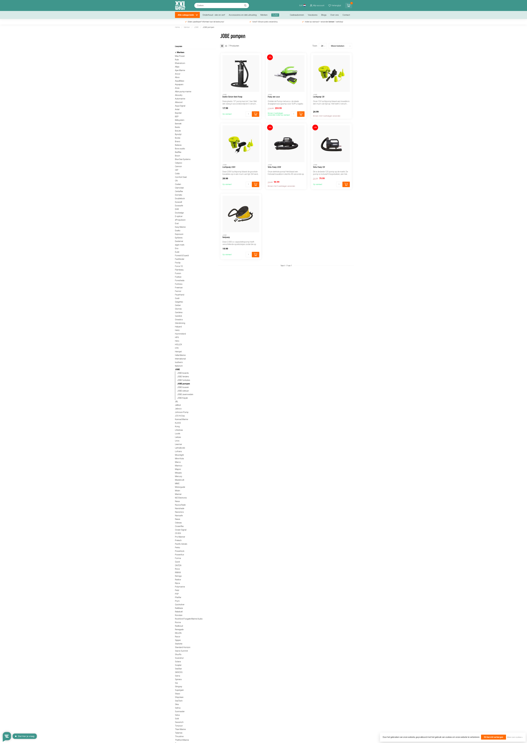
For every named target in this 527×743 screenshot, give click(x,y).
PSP (177, 594)
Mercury (178, 476)
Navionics (179, 512)
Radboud (179, 626)
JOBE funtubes (183, 380)
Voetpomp (226, 237)
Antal (177, 109)
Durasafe (179, 206)
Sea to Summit (181, 651)
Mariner (178, 494)
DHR (177, 209)
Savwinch (179, 722)
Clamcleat (179, 188)
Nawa (177, 519)
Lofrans (178, 451)
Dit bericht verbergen (493, 737)
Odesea (178, 523)
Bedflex (178, 152)
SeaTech (179, 701)
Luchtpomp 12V (318, 96)
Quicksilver (179, 604)
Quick (177, 562)
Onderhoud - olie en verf (214, 15)
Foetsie (178, 277)
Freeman (179, 288)
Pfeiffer (178, 597)
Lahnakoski (180, 448)
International (180, 359)
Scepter (178, 665)
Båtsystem (179, 120)
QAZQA (178, 565)
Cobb (177, 173)
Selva (177, 715)
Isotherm (179, 362)
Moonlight (179, 455)
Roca (177, 569)
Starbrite (178, 644)
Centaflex (179, 191)
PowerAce (179, 555)
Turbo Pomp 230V (274, 167)
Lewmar (178, 444)
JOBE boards (183, 373)
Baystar (178, 113)
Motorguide (180, 487)
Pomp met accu (274, 96)
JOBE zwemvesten (185, 394)
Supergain (179, 690)
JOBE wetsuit (183, 391)
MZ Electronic (181, 498)
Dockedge (179, 213)
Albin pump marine (183, 91)
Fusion (178, 273)
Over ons (334, 15)
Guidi (177, 298)
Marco (178, 462)
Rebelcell (179, 612)
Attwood (178, 102)
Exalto (177, 230)
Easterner (179, 241)
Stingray (178, 686)
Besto (177, 127)
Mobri (177, 491)
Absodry (178, 95)
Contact (346, 15)
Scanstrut (179, 658)
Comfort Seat (181, 177)
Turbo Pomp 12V (319, 167)
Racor (177, 637)
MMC (177, 483)
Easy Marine (180, 227)
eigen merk (179, 245)
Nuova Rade (180, 505)
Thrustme (179, 736)
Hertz (177, 330)
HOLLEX (178, 344)
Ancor (177, 74)
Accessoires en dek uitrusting (243, 15)
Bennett (178, 124)
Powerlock (179, 551)
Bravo (177, 141)
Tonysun (179, 726)
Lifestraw (179, 430)
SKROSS (179, 672)
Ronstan (178, 615)
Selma (177, 708)
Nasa (177, 501)
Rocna (178, 622)
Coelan (178, 184)
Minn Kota (179, 458)
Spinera (178, 679)
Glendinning (180, 323)
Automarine (180, 99)
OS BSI (178, 533)
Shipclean (179, 697)
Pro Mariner (180, 537)
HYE (177, 348)
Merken (263, 15)
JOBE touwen (183, 387)
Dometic (178, 195)
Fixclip (177, 263)
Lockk (177, 434)
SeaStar (178, 669)
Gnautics (179, 319)
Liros (177, 441)
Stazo (177, 694)
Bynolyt (178, 134)
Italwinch (179, 366)
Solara (178, 661)
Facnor (178, 291)
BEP (177, 116)
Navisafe (179, 515)
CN (176, 181)
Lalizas (178, 437)
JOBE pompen (208, 27)
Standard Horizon (182, 647)
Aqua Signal (180, 106)
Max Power (180, 56)
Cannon (178, 166)
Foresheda (179, 280)
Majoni (178, 469)
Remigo (178, 576)
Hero (177, 341)
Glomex (178, 309)
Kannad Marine (181, 419)
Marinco (178, 466)
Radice (178, 579)
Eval (177, 223)
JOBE (196, 27)
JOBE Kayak (182, 398)
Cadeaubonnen (297, 15)
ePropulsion (180, 220)
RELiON (178, 633)
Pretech (178, 540)
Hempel (178, 352)
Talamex (178, 733)
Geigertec (179, 302)
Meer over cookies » (515, 737)
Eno (176, 248)
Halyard (178, 327)
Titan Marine (180, 729)
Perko (177, 547)
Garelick (178, 316)
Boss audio (180, 149)
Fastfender (179, 259)
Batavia (178, 145)
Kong (177, 426)
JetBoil (178, 405)
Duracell (178, 202)
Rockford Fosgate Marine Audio (189, 619)
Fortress (178, 284)
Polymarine (180, 587)
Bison (177, 156)
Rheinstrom (180, 63)
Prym (177, 601)
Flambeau (179, 270)
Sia (176, 683)
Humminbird (180, 334)
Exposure (179, 234)
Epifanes (179, 238)
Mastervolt (179, 480)
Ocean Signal (180, 530)
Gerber (178, 305)
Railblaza (179, 608)
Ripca (177, 583)
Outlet (275, 15)
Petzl (177, 590)
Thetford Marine (182, 740)
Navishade (179, 508)
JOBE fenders (183, 376)
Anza (177, 88)
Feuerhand (179, 295)
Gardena (178, 312)
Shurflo (178, 654)
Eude (177, 252)
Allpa (177, 67)
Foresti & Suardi (182, 255)
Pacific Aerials (181, 544)
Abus (177, 77)
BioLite (178, 131)
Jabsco (178, 409)
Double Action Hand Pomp (232, 96)
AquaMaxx (179, 81)
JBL (176, 401)
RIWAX (178, 572)
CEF (176, 170)
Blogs (323, 15)
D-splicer (179, 216)
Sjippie (178, 640)
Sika (177, 704)
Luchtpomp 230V (228, 167)
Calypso (178, 163)
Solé (177, 719)
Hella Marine (180, 355)
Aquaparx (179, 84)
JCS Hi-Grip (180, 416)
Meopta (178, 473)
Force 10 (179, 266)
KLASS (178, 423)
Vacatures (312, 15)
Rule (177, 60)
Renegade (179, 629)
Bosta (177, 138)
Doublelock (180, 198)
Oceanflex (179, 526)
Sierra (177, 676)
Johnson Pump (181, 412)
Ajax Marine (180, 70)
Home (177, 27)
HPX (177, 337)
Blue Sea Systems (182, 159)
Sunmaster (180, 711)
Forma (178, 558)
